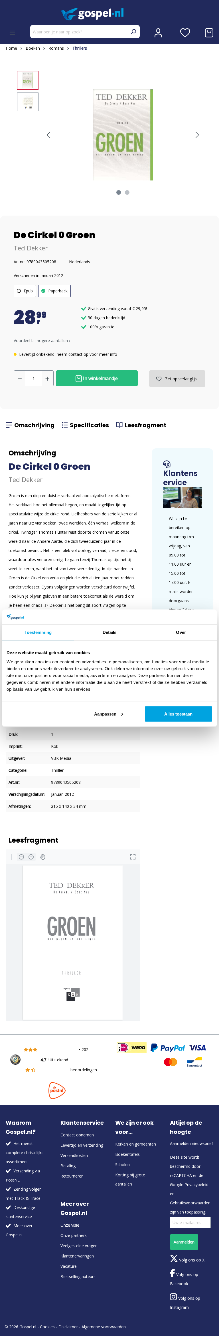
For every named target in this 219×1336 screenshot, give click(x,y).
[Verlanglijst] (185, 33)
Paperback (58, 291)
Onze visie (69, 1225)
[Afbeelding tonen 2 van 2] (127, 192)
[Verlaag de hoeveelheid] (20, 378)
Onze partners (73, 1235)
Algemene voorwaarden (104, 1326)
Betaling (68, 1165)
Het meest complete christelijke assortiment (25, 1152)
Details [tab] (110, 632)
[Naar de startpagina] (109, 14)
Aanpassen (105, 713)
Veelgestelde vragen (79, 1245)
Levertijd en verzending (81, 1145)
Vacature (68, 1266)
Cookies (47, 1326)
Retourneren (72, 1176)
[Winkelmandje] (209, 33)
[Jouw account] (158, 33)
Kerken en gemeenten (135, 1144)
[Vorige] (48, 135)
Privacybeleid (196, 1184)
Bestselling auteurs (78, 1276)
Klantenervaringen (77, 1256)
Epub (28, 291)
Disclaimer (68, 1326)
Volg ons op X (191, 1260)
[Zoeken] (133, 31)
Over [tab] (181, 632)
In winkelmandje (100, 378)
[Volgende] (197, 135)
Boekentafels (127, 1154)
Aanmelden (184, 1242)
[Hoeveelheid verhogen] (48, 378)
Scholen (122, 1164)
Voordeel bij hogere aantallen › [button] (42, 340)
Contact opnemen (77, 1135)
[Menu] (12, 33)
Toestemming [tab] (38, 632)
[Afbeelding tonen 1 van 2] (118, 192)
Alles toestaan (178, 713)
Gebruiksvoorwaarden (190, 1203)
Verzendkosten (74, 1155)
